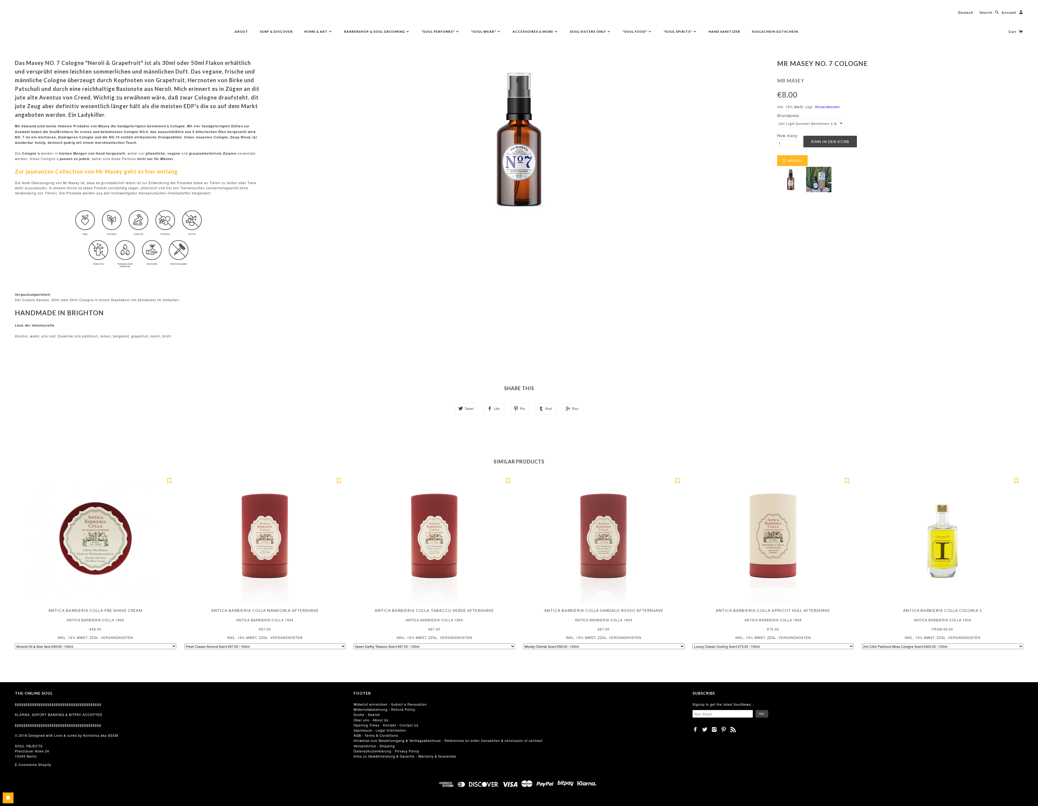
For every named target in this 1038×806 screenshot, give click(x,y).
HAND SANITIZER (724, 31)
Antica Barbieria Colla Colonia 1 (942, 610)
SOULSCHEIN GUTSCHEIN (775, 31)
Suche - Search (367, 714)
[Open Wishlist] (8, 797)
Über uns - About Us (371, 720)
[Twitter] (705, 729)
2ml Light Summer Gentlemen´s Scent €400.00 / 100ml (808, 123)
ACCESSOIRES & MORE (533, 31)
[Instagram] (714, 729)
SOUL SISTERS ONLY (588, 31)
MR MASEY (790, 81)
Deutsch (965, 12)
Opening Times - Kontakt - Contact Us (386, 725)
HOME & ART (316, 31)
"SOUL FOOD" (635, 31)
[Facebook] (695, 729)
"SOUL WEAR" (484, 31)
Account (1009, 12)
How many (787, 135)
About (241, 31)
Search (986, 12)
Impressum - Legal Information (380, 730)
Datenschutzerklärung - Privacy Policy (386, 751)
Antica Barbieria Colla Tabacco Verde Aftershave (434, 610)
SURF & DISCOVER (276, 31)
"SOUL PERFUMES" (438, 31)
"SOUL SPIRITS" (678, 31)
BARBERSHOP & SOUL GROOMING (375, 31)
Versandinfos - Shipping (374, 746)
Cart (1013, 31)
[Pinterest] (724, 729)
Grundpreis (788, 115)
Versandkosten (827, 106)
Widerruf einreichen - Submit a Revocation (390, 704)
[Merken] (169, 480)
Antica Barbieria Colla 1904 (95, 620)
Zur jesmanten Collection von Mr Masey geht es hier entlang (96, 171)
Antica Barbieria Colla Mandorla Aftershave (265, 610)
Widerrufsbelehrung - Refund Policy (384, 709)
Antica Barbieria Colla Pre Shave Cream (95, 610)
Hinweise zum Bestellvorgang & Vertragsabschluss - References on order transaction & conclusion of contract (448, 740)
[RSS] (733, 729)
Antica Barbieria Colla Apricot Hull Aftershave (773, 610)
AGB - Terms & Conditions (376, 735)
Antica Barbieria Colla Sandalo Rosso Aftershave (603, 610)
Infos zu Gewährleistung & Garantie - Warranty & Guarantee (405, 756)
